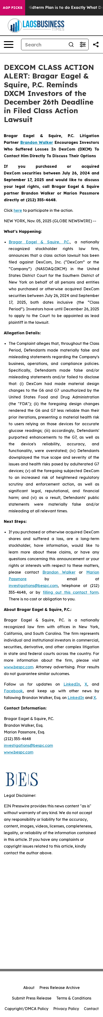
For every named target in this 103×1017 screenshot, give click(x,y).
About (28, 987)
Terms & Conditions (73, 998)
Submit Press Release (32, 998)
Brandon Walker (58, 572)
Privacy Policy (66, 1008)
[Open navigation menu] (8, 44)
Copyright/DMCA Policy (26, 1008)
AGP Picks (12, 8)
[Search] (71, 44)
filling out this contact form (70, 592)
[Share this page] (95, 44)
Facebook (13, 690)
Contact (91, 1008)
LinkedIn (71, 684)
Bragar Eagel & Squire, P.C (39, 242)
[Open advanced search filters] (82, 44)
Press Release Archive (59, 987)
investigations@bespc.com (33, 585)
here (18, 210)
